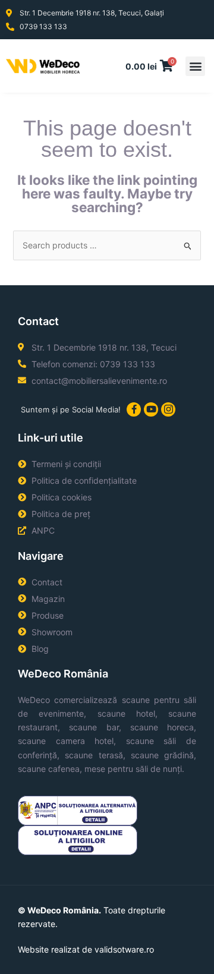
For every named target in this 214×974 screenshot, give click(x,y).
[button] (195, 66)
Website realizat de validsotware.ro (86, 949)
